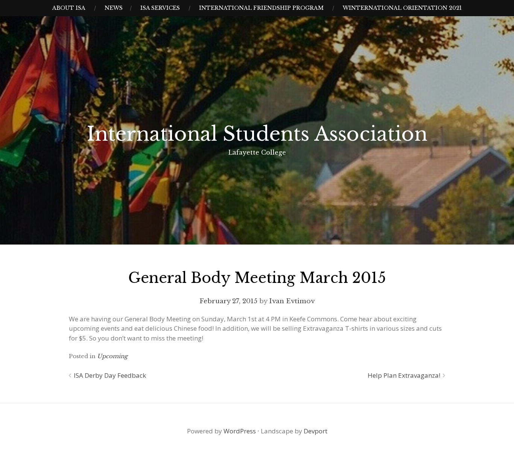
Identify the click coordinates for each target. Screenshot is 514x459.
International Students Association (257, 134)
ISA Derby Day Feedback (110, 375)
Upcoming (112, 356)
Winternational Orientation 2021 (402, 8)
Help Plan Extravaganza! (404, 375)
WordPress (240, 431)
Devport (315, 431)
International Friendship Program (261, 8)
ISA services (160, 8)
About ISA (68, 8)
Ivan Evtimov (292, 301)
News (114, 8)
